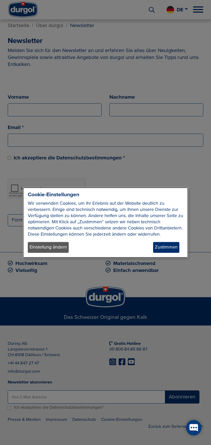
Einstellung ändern (48, 247)
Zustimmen (166, 247)
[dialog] (105, 223)
